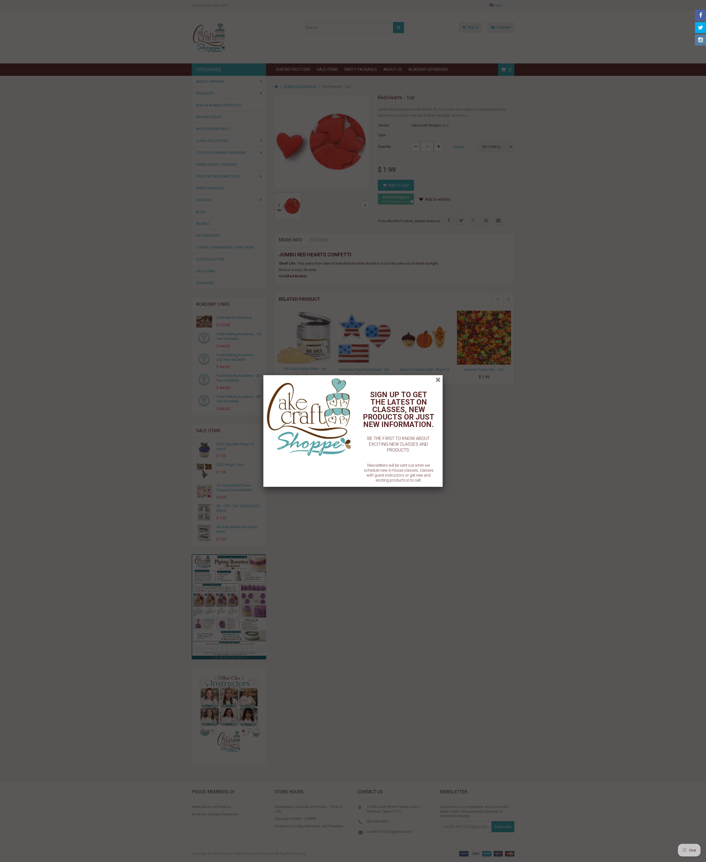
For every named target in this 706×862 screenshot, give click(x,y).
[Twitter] (700, 27)
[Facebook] (700, 15)
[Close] (438, 379)
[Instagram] (700, 39)
